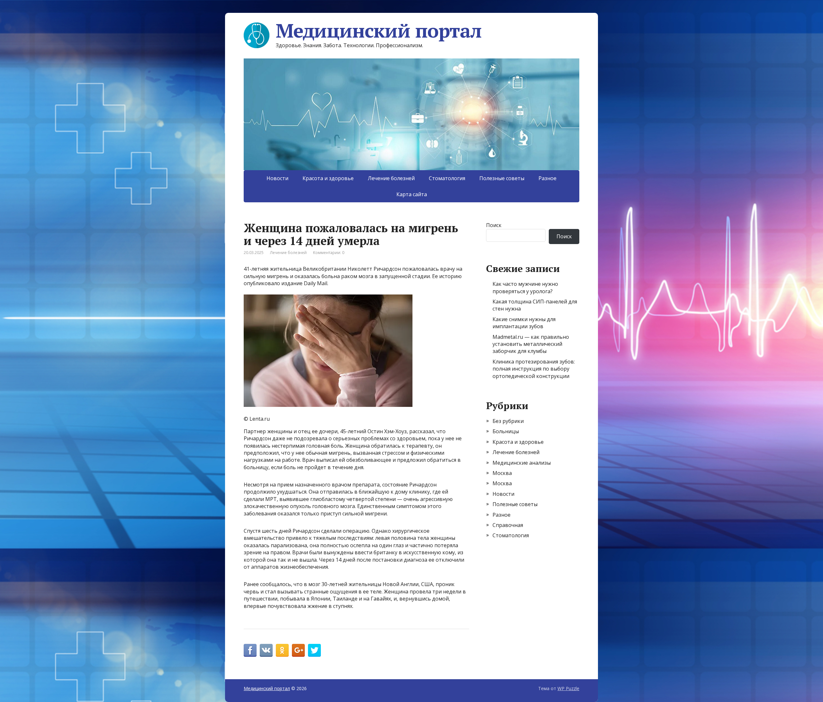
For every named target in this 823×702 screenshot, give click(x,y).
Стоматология (447, 178)
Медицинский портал (378, 30)
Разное (547, 178)
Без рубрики (508, 421)
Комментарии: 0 (328, 252)
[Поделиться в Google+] (298, 650)
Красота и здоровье (328, 178)
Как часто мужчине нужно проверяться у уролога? (525, 287)
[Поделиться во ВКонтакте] (266, 650)
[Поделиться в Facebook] (250, 650)
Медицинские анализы (522, 462)
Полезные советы (501, 178)
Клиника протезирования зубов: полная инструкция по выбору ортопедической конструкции (534, 369)
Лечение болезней (391, 178)
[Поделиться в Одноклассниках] (282, 650)
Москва (502, 473)
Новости (277, 178)
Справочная (508, 525)
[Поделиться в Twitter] (314, 650)
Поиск (494, 225)
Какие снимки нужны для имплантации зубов (524, 323)
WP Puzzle (568, 688)
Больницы (506, 431)
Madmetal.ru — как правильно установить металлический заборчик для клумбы (531, 344)
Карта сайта (411, 194)
